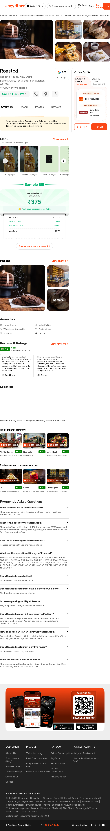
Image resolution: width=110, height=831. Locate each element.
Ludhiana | (57, 804)
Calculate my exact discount (33, 246)
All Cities (32, 811)
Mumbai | (24, 798)
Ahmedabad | (93, 798)
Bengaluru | (36, 798)
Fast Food (22, 80)
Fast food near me (36, 758)
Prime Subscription (62, 753)
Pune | (57, 798)
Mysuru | (68, 804)
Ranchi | (76, 801)
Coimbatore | (63, 801)
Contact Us (82, 6)
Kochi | (52, 801)
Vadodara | (79, 804)
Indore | (47, 804)
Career (9, 781)
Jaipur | (10, 801)
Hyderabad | (29, 801)
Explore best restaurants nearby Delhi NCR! (27, 816)
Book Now (82, 127)
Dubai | (75, 798)
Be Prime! (99, 6)
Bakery (4, 80)
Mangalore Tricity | (16, 811)
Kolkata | (66, 798)
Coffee (4, 83)
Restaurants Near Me (38, 771)
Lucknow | (41, 801)
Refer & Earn (58, 763)
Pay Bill (99, 127)
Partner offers (14, 766)
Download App (14, 771)
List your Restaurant (84, 753)
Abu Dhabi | (69, 808)
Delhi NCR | (12, 798)
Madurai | (57, 808)
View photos (59, 260)
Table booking (34, 753)
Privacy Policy (58, 776)
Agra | (18, 801)
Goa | (83, 798)
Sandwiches (37, 80)
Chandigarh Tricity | (87, 808)
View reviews (58, 343)
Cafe (12, 80)
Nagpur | (36, 808)
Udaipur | (46, 808)
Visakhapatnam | (90, 801)
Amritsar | (20, 804)
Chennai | (48, 798)
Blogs (91, 6)
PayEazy (55, 758)
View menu (59, 139)
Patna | (10, 804)
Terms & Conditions (57, 770)
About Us (11, 753)
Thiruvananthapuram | (18, 808)
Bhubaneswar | (34, 804)
